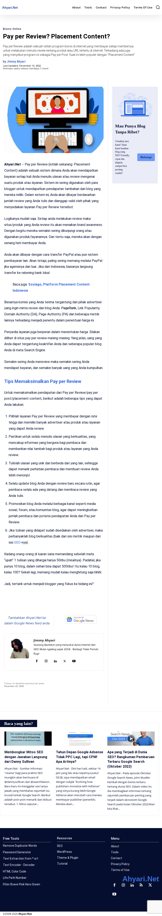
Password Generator (17, 852)
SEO (17, 542)
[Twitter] (45, 604)
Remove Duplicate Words (20, 845)
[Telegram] (65, 604)
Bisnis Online (12, 28)
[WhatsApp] (55, 604)
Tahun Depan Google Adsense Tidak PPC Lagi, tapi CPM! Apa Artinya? (79, 757)
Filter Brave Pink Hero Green (21, 884)
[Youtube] (74, 661)
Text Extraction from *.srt (20, 858)
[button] (158, 7)
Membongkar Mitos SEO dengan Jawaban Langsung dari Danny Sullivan (25, 757)
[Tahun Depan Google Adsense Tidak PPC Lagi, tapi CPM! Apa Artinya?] (79, 738)
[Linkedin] (55, 661)
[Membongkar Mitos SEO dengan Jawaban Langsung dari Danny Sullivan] (28, 738)
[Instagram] (46, 661)
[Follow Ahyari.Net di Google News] (81, 619)
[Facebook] (36, 604)
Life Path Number (15, 877)
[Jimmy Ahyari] (19, 652)
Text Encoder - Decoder (19, 865)
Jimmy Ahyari (16, 61)
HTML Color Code (14, 871)
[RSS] (141, 885)
